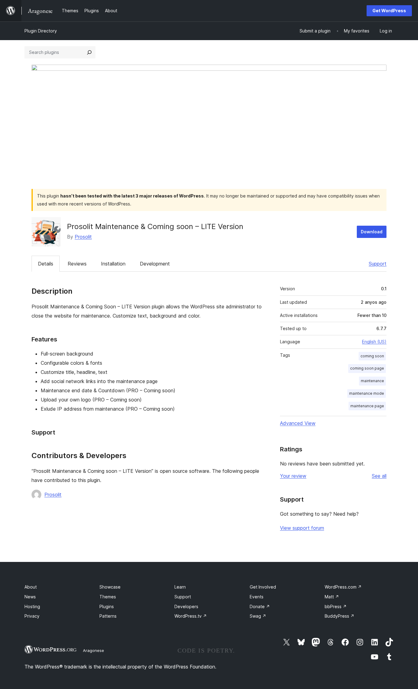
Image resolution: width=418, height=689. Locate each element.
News (30, 596)
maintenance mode (366, 393)
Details (45, 264)
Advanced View (297, 423)
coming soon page (367, 368)
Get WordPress (389, 10)
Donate (260, 606)
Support (377, 264)
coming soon (372, 356)
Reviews (77, 264)
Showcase (110, 586)
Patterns (108, 616)
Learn (180, 586)
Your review (293, 476)
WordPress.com (343, 586)
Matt (332, 596)
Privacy (31, 616)
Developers (186, 606)
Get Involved (263, 586)
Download (372, 231)
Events (256, 596)
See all (379, 476)
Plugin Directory (40, 30)
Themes (107, 596)
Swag (258, 616)
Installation (113, 264)
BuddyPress (339, 616)
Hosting (32, 606)
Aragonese (93, 650)
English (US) (374, 341)
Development (155, 264)
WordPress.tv (190, 616)
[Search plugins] (89, 52)
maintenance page (367, 406)
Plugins (106, 606)
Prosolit (83, 237)
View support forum (302, 528)
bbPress (336, 606)
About (30, 586)
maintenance (372, 380)
